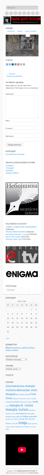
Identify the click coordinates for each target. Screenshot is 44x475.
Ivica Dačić (15, 402)
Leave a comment (30, 31)
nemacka (32, 410)
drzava (14, 398)
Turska (26, 427)
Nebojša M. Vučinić (21, 405)
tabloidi (17, 426)
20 (22, 323)
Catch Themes (33, 473)
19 (17, 323)
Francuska (23, 398)
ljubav (30, 402)
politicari (18, 416)
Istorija (8, 402)
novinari (13, 413)
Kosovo (26, 402)
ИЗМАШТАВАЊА (12, 173)
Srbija (22, 423)
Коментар (10, 94)
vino (30, 426)
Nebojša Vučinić (17, 409)
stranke (12, 426)
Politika (25, 416)
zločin (7, 429)
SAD (26, 419)
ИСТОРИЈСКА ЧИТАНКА (15, 154)
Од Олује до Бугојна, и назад (17, 234)
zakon (34, 426)
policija (13, 416)
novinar (8, 414)
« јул (7, 338)
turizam (22, 426)
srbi (16, 423)
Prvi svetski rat (15, 419)
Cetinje (26, 394)
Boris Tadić (20, 394)
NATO (7, 406)
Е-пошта (9, 128)
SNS (13, 423)
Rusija (22, 419)
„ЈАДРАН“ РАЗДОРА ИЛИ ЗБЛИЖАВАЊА (21, 227)
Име (8, 120)
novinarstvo (21, 413)
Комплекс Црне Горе (14, 239)
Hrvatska (33, 398)
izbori (21, 402)
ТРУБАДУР (10, 168)
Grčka (28, 398)
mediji (35, 402)
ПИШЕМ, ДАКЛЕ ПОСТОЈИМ (26, 471)
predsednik (33, 416)
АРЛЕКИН (9, 170)
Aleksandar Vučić (26, 390)
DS (18, 398)
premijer (8, 419)
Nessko (19, 31)
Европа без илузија (13, 237)
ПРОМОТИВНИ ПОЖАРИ (15, 232)
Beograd (10, 394)
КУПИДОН (9, 166)
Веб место (10, 136)
